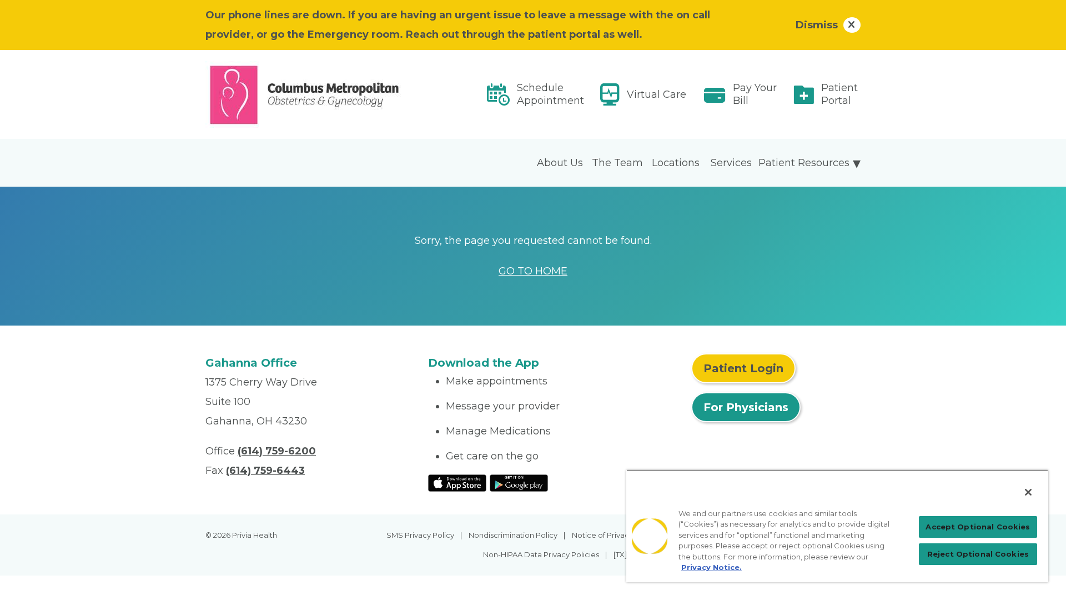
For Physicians (745, 407)
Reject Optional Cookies (978, 553)
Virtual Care (656, 94)
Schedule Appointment (550, 94)
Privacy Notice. (711, 567)
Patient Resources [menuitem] (803, 163)
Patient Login (743, 368)
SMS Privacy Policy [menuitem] (420, 535)
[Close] (1028, 492)
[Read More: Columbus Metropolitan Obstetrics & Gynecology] (310, 94)
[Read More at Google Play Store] (519, 482)
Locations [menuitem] (676, 163)
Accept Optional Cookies (978, 526)
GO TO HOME (533, 271)
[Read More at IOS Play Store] (457, 482)
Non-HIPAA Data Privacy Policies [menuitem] (541, 554)
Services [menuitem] (731, 163)
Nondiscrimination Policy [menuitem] (513, 535)
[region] (837, 526)
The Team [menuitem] (617, 163)
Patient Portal (839, 94)
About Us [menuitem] (560, 163)
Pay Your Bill (755, 94)
